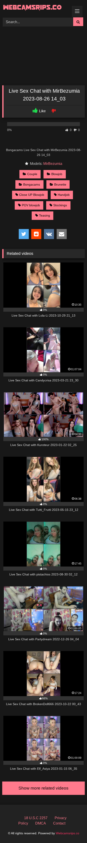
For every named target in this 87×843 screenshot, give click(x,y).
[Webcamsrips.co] (35, 8)
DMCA (40, 823)
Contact (59, 823)
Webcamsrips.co (67, 833)
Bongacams (31, 184)
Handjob (64, 194)
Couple (32, 174)
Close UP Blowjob (31, 194)
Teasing (44, 215)
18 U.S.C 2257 (36, 818)
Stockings (60, 205)
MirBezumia (52, 164)
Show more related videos (43, 788)
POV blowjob (31, 205)
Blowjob (56, 174)
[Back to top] (73, 829)
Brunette (60, 184)
